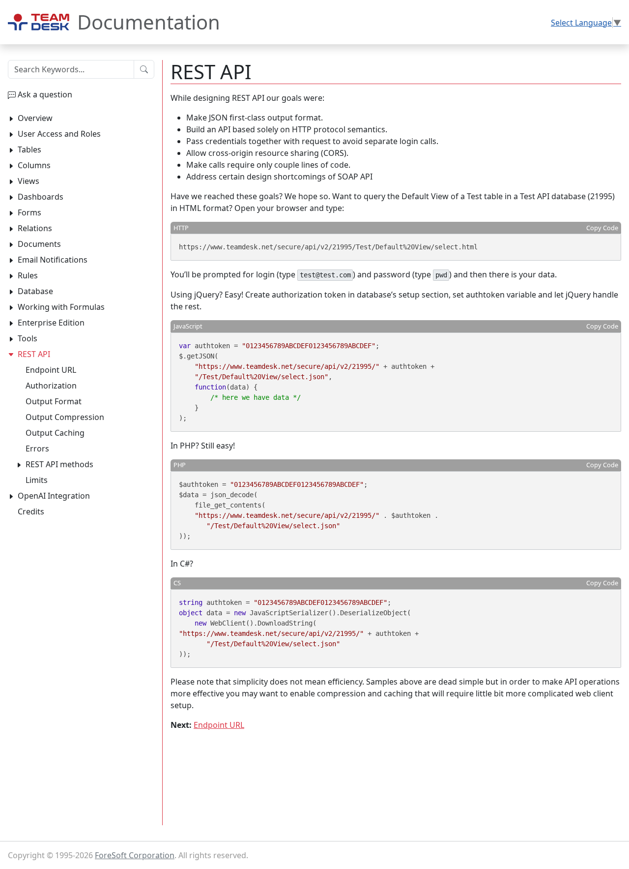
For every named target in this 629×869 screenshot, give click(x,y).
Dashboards (40, 196)
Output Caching (55, 432)
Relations (35, 228)
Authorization (51, 385)
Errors (37, 448)
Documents (39, 244)
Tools (27, 338)
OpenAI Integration (54, 495)
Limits (37, 480)
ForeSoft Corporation (134, 855)
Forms (29, 212)
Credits (31, 511)
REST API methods (59, 464)
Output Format (54, 401)
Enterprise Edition (51, 322)
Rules (28, 275)
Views (28, 181)
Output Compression (65, 417)
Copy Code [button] (602, 227)
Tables (29, 149)
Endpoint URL (219, 724)
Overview (35, 118)
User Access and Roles (59, 133)
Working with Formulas (61, 306)
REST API (34, 354)
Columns (34, 165)
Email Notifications (52, 259)
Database (35, 291)
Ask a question (45, 94)
